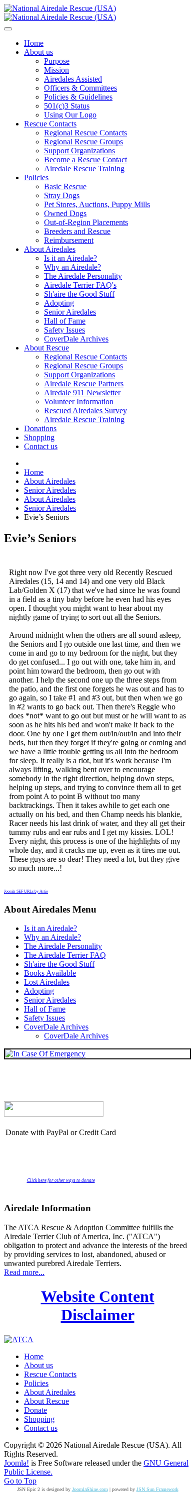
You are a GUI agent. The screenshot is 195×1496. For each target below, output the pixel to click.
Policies (36, 1383)
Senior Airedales (50, 1000)
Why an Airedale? (52, 937)
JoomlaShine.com (90, 1489)
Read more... (24, 1272)
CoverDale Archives (56, 1027)
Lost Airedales (47, 982)
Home (34, 1356)
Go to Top (20, 1481)
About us (38, 1365)
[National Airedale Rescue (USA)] (60, 12)
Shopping (39, 1419)
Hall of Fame (45, 1009)
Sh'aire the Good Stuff (59, 964)
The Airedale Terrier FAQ (65, 955)
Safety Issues (44, 1018)
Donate (35, 1410)
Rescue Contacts (50, 1374)
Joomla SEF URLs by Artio (26, 891)
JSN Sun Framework (157, 1489)
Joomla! (16, 1463)
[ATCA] (19, 1339)
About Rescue (46, 1401)
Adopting (39, 991)
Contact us (41, 1428)
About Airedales (50, 1392)
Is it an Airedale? (50, 928)
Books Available (50, 973)
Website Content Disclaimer (97, 1305)
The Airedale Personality (63, 946)
